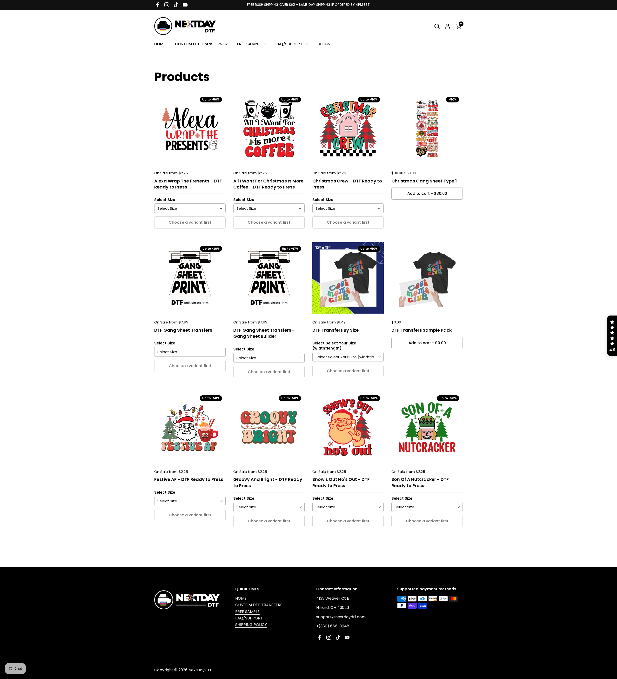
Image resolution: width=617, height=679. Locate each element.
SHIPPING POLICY (251, 624)
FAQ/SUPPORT (249, 618)
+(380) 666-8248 (332, 626)
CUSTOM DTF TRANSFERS (258, 605)
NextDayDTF (200, 670)
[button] (437, 26)
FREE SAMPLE (247, 611)
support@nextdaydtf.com (341, 617)
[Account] (448, 26)
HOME (241, 598)
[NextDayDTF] (185, 26)
